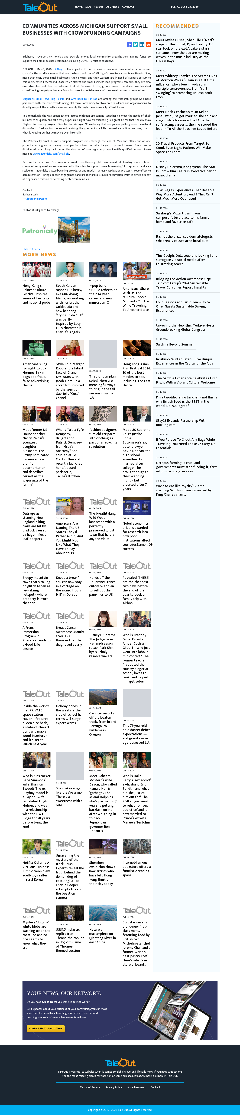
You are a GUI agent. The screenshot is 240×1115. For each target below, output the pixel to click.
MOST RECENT (94, 6)
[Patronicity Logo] (40, 229)
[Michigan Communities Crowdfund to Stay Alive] (74, 229)
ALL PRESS (112, 6)
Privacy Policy (114, 1087)
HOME (79, 6)
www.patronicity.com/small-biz (51, 153)
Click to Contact (32, 249)
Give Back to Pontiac (84, 99)
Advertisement (136, 1087)
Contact (155, 1087)
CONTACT (128, 6)
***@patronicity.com (34, 199)
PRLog (59, 69)
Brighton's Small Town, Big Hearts (43, 99)
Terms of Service (90, 1087)
